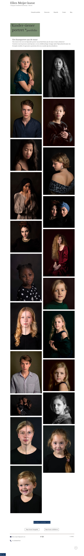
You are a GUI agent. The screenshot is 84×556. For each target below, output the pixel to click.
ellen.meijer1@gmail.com (18, 536)
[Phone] (11, 541)
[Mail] (11, 537)
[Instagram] (43, 536)
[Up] (75, 547)
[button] (46, 12)
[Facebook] (41, 536)
